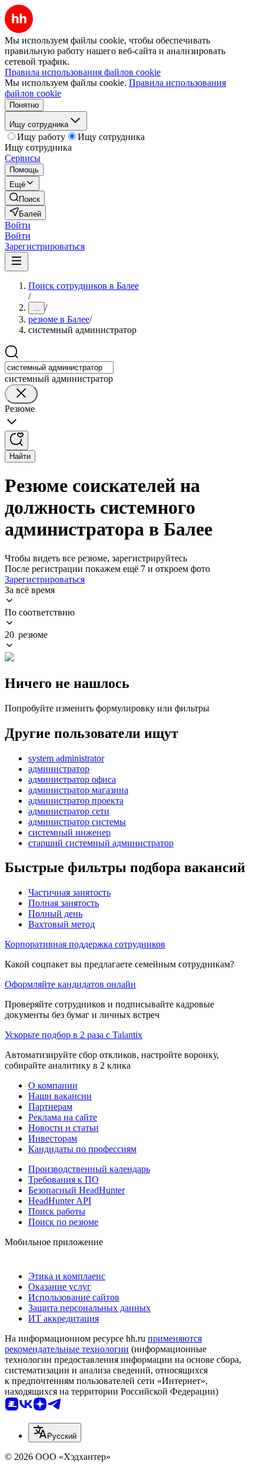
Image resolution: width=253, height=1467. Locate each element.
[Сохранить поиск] (16, 440)
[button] (18, 225)
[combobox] (59, 367)
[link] (25, 198)
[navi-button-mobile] (16, 261)
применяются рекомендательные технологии (103, 1343)
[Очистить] (21, 394)
